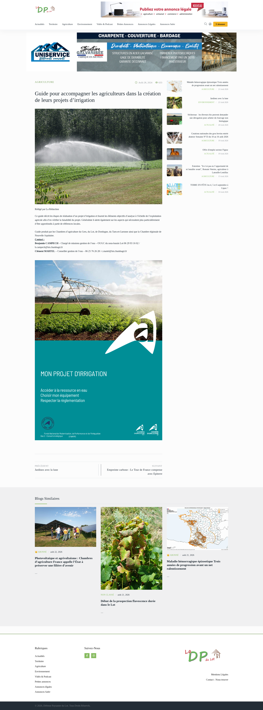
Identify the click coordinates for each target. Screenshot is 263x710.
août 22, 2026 (56, 552)
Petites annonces (125, 24)
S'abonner (220, 24)
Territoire (53, 24)
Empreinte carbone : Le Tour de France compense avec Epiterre (134, 470)
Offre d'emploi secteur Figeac (215, 150)
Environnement (84, 24)
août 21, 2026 (124, 595)
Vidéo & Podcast (105, 24)
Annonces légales (146, 24)
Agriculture (67, 24)
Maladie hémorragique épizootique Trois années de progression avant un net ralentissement (193, 565)
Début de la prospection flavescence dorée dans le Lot (128, 602)
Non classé (107, 595)
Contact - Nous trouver (217, 679)
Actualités (39, 24)
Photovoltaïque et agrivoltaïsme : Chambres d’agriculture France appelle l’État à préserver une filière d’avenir (64, 561)
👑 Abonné (41, 552)
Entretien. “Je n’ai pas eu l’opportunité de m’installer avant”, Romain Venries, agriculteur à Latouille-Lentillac (207, 169)
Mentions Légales (219, 674)
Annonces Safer (167, 24)
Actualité (209, 125)
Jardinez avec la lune (46, 468)
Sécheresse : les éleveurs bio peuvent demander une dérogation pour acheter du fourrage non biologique (208, 118)
